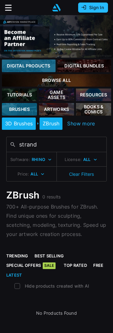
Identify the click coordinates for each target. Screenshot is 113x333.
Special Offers (30, 265)
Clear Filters (81, 174)
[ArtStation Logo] (56, 8)
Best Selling (49, 255)
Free (98, 265)
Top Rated (75, 265)
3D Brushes (19, 123)
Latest (14, 275)
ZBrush (51, 123)
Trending (17, 255)
